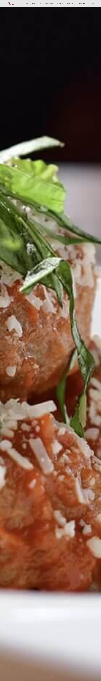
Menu (27, 4)
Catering (60, 4)
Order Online (36, 4)
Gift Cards (69, 4)
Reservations (49, 4)
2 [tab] (49, 676)
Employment (81, 4)
